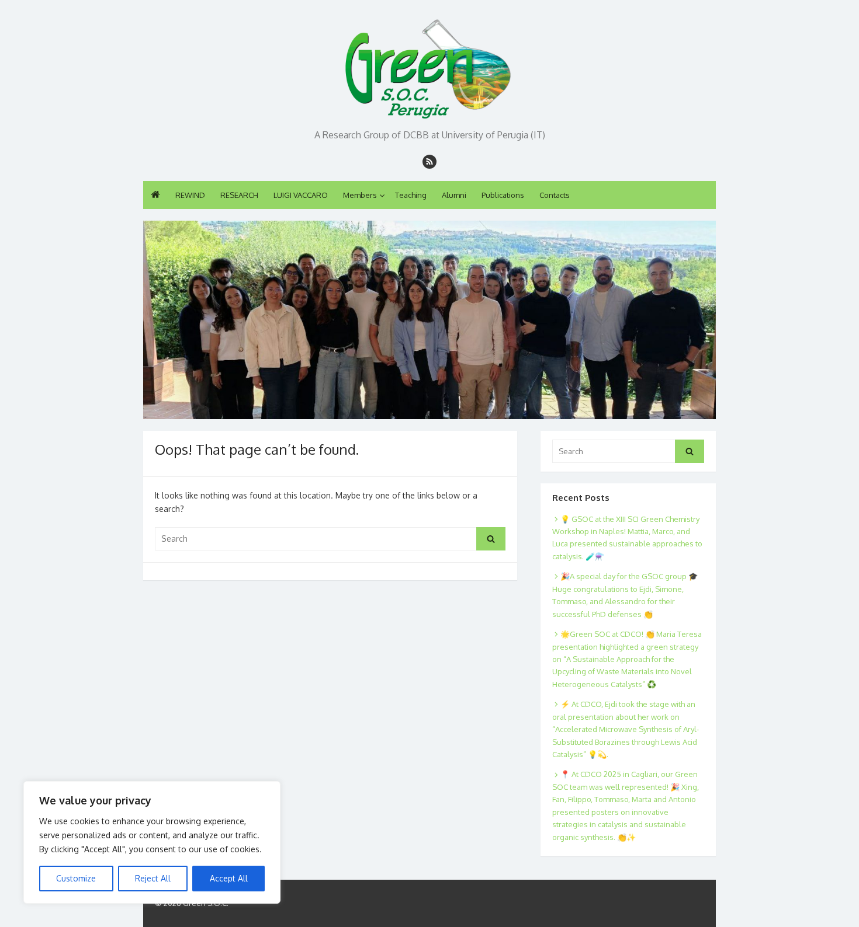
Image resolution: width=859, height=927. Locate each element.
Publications (503, 195)
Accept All (229, 878)
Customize (76, 878)
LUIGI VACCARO (300, 195)
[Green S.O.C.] (429, 66)
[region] (151, 842)
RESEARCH (239, 195)
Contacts (554, 195)
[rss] (429, 162)
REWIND (190, 195)
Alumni (454, 195)
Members (360, 195)
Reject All (153, 878)
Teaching (411, 195)
